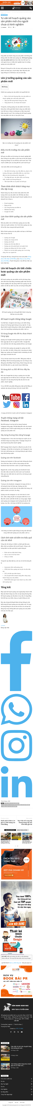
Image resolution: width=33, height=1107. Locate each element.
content (4, 27)
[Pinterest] (10, 31)
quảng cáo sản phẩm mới (23, 804)
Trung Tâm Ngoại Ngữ (6, 1094)
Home (2, 12)
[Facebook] (2, 31)
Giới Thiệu (22, 1102)
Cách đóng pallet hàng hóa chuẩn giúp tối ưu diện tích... (21, 1064)
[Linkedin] (16, 799)
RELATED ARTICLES (10, 830)
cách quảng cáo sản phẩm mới (12, 803)
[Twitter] (6, 31)
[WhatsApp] (15, 31)
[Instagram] (16, 763)
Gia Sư (3, 1086)
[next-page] (17, 846)
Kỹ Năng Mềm (4, 1092)
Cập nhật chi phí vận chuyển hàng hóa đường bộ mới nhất (5, 842)
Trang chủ (10, 1102)
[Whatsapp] (16, 726)
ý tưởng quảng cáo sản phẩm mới (9, 806)
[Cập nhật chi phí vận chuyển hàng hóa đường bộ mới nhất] (6, 836)
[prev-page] (15, 846)
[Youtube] (22, 1032)
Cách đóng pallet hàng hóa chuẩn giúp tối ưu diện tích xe (27, 842)
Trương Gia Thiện (5, 1026)
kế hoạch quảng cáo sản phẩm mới (9, 804)
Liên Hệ (16, 1102)
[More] (19, 31)
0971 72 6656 (19, 1028)
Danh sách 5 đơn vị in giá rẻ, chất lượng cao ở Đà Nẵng (8, 822)
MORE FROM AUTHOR (22, 830)
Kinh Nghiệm (7, 12)
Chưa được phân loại (6, 1078)
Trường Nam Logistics (6, 1024)
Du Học (3, 1081)
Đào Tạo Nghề (4, 1084)
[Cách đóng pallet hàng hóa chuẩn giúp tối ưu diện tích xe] (27, 836)
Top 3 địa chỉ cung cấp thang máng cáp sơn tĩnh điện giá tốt (25, 822)
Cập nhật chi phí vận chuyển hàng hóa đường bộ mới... (21, 1047)
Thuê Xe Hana (18, 1024)
